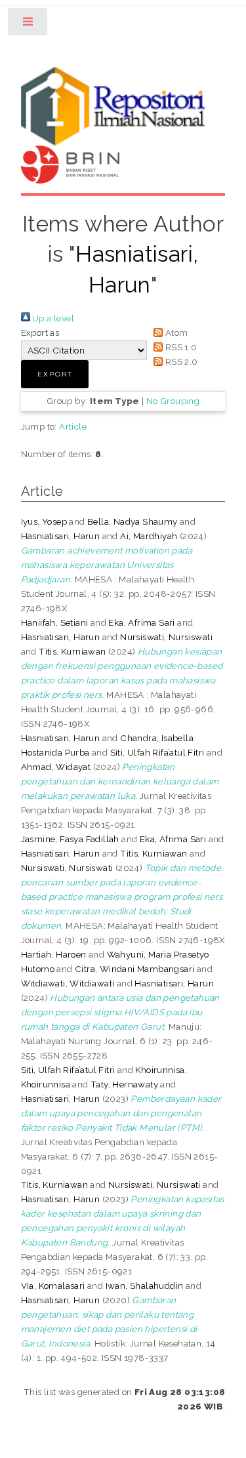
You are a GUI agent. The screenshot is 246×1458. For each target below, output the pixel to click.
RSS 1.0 (180, 347)
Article (73, 426)
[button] (55, 374)
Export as (40, 332)
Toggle (28, 24)
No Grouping (172, 400)
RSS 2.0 (180, 361)
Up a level (52, 318)
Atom (175, 332)
